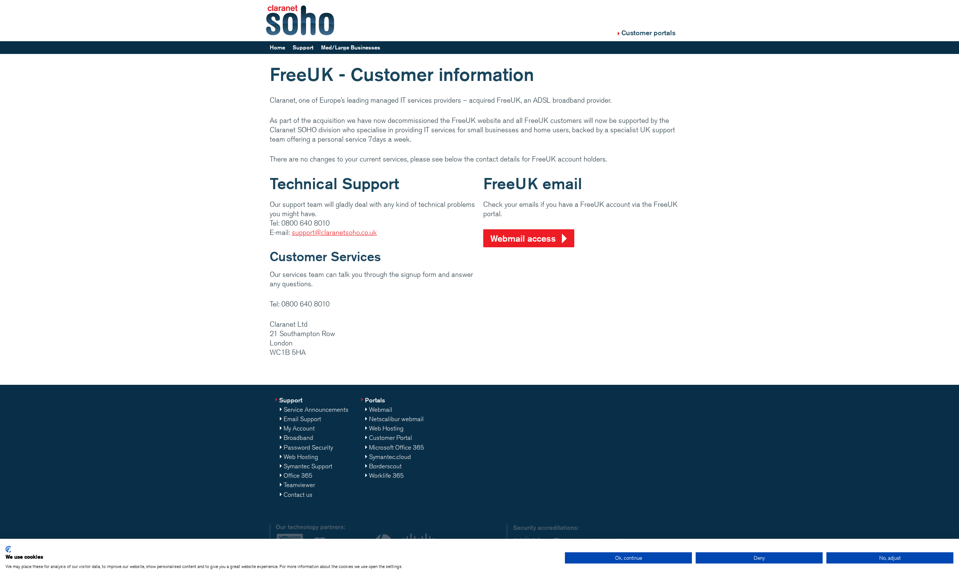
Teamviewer (299, 485)
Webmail (380, 409)
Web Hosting (301, 456)
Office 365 (298, 475)
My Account (299, 428)
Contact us (298, 494)
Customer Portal (390, 437)
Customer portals (648, 32)
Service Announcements (316, 409)
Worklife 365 (386, 475)
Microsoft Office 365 (396, 447)
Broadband (298, 437)
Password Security (308, 447)
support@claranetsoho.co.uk (334, 232)
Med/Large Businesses (350, 47)
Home (277, 47)
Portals (375, 400)
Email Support (302, 419)
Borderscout (385, 466)
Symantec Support (308, 466)
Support (303, 47)
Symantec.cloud (390, 456)
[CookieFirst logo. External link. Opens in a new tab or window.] (8, 549)
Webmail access (523, 238)
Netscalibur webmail (396, 419)
